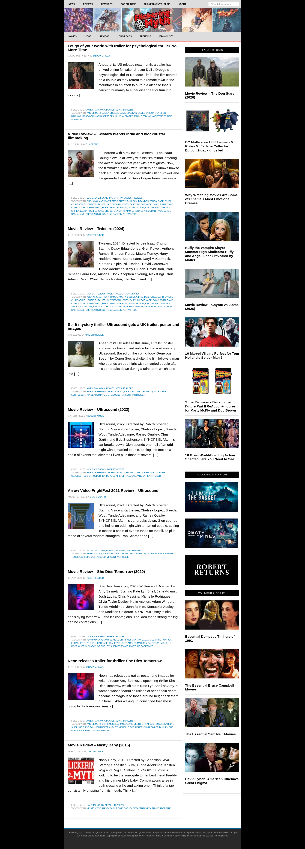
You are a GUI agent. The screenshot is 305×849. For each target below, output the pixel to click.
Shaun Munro (134, 550)
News (118, 110)
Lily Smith (119, 211)
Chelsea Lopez (133, 391)
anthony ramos (108, 201)
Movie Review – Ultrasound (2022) (98, 409)
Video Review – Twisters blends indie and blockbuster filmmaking (116, 136)
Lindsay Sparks (124, 116)
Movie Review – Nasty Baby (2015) (99, 745)
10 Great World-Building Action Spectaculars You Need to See (210, 457)
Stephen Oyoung (96, 214)
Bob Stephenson (96, 391)
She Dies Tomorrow (121, 646)
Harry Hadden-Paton (114, 207)
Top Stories (133, 294)
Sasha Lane (78, 214)
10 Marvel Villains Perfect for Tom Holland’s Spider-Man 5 (212, 355)
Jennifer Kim (159, 640)
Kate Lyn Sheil (88, 643)
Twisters (131, 214)
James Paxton (136, 207)
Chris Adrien (78, 204)
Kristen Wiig (94, 808)
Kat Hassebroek (104, 116)
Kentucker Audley (125, 643)
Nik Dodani (150, 211)
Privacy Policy (179, 836)
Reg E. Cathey (124, 808)
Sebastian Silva (142, 808)
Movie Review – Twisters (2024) (96, 229)
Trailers (128, 110)
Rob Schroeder (91, 476)
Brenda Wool (115, 391)
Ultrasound (113, 395)
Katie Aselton (105, 643)
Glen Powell (93, 207)
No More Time (155, 116)
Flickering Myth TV (111, 198)
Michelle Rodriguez (130, 727)
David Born (159, 204)
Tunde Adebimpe (116, 214)
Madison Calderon (148, 643)
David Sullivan (128, 113)
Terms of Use (161, 836)
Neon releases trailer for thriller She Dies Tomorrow (115, 661)
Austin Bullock (128, 201)
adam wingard (95, 640)
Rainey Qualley (152, 391)
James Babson (146, 113)
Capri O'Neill (165, 201)
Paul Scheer (164, 211)
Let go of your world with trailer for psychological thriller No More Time (122, 48)
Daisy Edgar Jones (117, 204)
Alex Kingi (92, 201)
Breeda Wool (115, 472)
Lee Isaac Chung (103, 211)
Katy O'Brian (152, 207)
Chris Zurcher (96, 204)
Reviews (137, 198)
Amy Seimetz (94, 113)
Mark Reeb (140, 116)
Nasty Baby (108, 808)
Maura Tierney (134, 211)
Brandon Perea (147, 201)
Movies (110, 110)
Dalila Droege (110, 113)
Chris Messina (128, 640)
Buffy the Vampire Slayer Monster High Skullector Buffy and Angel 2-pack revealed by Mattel (209, 254)
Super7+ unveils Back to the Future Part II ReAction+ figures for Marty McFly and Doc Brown (210, 406)
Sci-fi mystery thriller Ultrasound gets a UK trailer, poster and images (123, 326)
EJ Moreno (93, 198)
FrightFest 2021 (96, 550)
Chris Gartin (150, 472)
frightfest (128, 553)
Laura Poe (86, 211)
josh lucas (156, 724)
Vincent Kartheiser (133, 395)
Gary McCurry (95, 805)
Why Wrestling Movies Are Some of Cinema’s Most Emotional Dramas (211, 199)
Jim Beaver (88, 116)
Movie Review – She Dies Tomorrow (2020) (106, 571)
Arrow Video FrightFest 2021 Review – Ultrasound (113, 490)
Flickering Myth (152, 20)
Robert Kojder (116, 294)
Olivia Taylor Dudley (97, 646)
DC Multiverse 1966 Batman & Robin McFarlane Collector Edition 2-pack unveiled (209, 146)
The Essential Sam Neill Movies (210, 734)
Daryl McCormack (141, 204)
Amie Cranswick (95, 110)
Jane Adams (144, 640)
